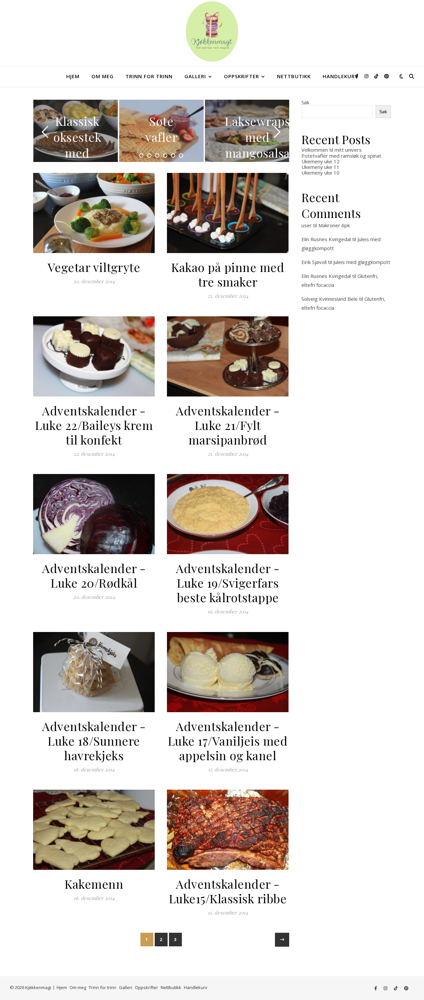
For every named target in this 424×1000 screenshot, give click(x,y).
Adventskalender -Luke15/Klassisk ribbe (228, 891)
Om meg (102, 76)
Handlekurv (340, 76)
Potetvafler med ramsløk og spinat (341, 155)
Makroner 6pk (334, 225)
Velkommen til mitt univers (331, 149)
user (306, 225)
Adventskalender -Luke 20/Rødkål (94, 575)
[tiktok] (377, 76)
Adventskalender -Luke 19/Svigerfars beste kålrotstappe (228, 582)
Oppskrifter (241, 76)
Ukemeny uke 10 (320, 172)
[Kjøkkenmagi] (212, 31)
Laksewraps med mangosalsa (257, 137)
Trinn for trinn (149, 76)
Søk (305, 102)
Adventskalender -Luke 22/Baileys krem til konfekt (94, 424)
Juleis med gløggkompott (361, 262)
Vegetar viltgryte (94, 267)
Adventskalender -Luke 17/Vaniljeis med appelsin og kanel (228, 740)
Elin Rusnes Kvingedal (326, 239)
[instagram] (367, 76)
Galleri (195, 76)
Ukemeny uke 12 (320, 161)
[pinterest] (386, 76)
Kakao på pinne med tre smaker (227, 274)
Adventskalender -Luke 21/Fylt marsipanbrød (228, 424)
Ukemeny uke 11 (320, 167)
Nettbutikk (294, 76)
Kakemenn (94, 884)
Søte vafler (161, 129)
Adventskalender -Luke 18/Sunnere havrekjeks (94, 740)
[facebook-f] (357, 76)
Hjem (73, 76)
